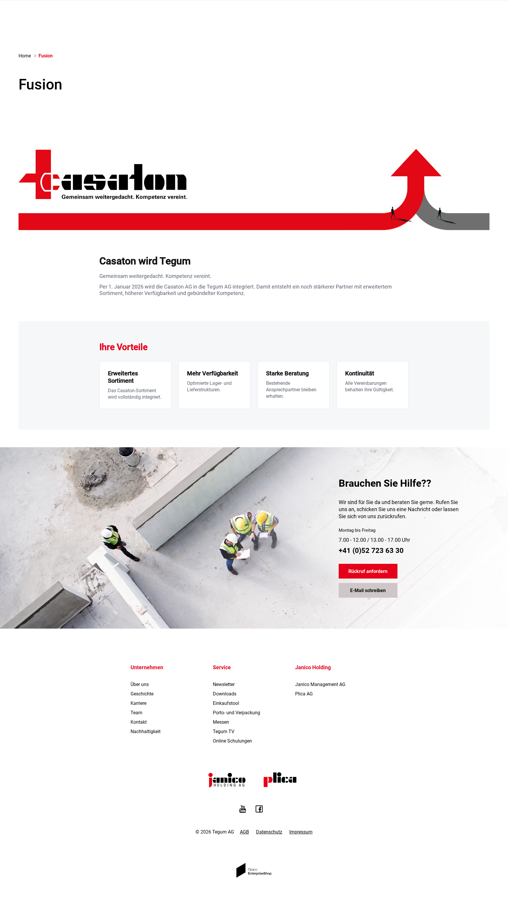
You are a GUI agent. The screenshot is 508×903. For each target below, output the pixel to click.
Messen (221, 722)
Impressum (301, 832)
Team (136, 712)
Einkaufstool (226, 703)
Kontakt (139, 722)
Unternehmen (147, 667)
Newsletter (224, 684)
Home (25, 56)
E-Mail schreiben (368, 590)
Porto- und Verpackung (236, 712)
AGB (244, 832)
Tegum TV (223, 731)
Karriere (138, 703)
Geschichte (142, 694)
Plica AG (304, 694)
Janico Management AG (320, 684)
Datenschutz (269, 832)
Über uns (140, 684)
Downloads (224, 694)
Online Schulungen (232, 741)
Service (222, 667)
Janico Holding (313, 667)
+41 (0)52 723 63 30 (371, 550)
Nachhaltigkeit (146, 731)
